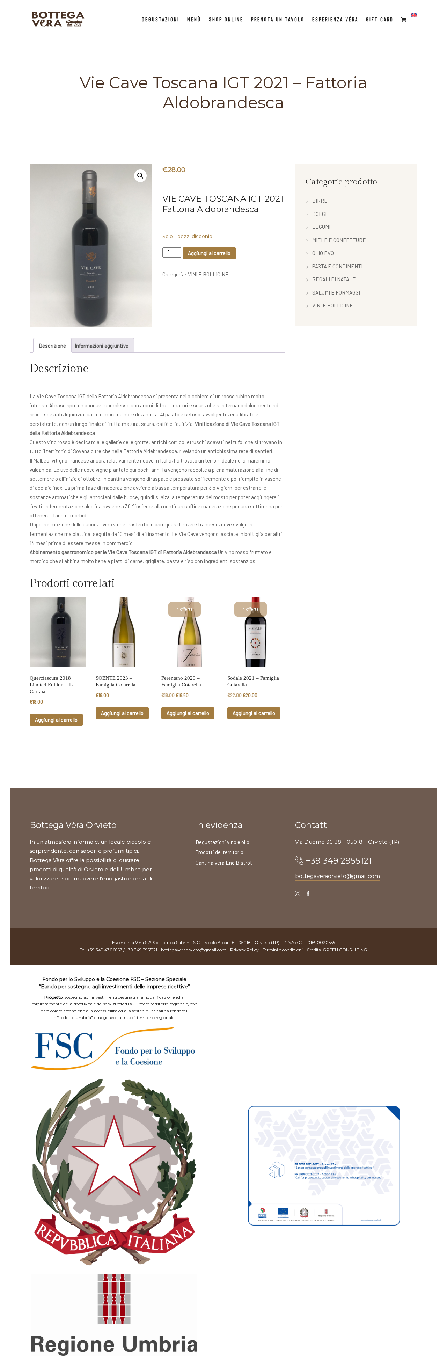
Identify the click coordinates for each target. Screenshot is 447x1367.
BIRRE (320, 200)
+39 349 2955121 (339, 861)
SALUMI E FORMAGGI (336, 292)
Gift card (380, 19)
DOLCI (319, 214)
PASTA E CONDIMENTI (337, 266)
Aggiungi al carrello (209, 253)
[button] (140, 175)
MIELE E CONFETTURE (339, 240)
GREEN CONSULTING (345, 949)
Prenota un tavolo (278, 19)
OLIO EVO (323, 253)
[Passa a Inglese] (414, 15)
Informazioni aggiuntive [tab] (102, 345)
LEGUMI (321, 227)
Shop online (226, 19)
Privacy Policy (244, 949)
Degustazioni (160, 19)
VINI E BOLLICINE (208, 274)
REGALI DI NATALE (334, 279)
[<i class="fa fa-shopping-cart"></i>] (404, 19)
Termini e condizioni (283, 949)
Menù (194, 19)
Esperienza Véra (335, 19)
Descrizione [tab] (52, 345)
